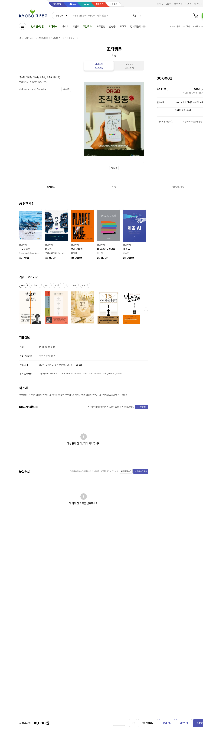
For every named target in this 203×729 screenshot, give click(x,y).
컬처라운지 (135, 26)
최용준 (49, 77)
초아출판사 (23, 82)
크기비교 (114, 168)
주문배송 (188, 4)
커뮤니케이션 (70, 286)
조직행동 (70, 38)
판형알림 (78, 365)
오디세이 (53, 26)
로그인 (168, 4)
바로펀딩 (100, 26)
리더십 (85, 286)
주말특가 (87, 26)
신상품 (112, 26)
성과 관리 (35, 286)
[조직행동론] (30, 234)
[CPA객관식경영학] (108, 234)
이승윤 (36, 77)
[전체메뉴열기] (22, 26)
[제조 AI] (134, 234)
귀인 (47, 286)
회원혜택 (177, 4)
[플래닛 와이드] (82, 234)
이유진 (42, 77)
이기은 (29, 77)
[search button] (135, 15)
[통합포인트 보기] (168, 89)
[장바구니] (196, 15)
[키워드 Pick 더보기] (146, 309)
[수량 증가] (123, 723)
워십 (23, 286)
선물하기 (150, 723)
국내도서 (28, 38)
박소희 (22, 77)
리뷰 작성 (143, 407)
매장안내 (197, 4)
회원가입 (160, 4)
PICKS (122, 26)
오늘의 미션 (175, 26)
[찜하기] (133, 723)
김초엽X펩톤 (37, 26)
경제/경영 (42, 38)
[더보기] (144, 26)
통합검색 (59, 15)
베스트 (65, 26)
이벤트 (75, 26)
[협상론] (56, 234)
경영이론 (56, 38)
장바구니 (167, 723)
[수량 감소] (115, 723)
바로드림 (184, 723)
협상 (57, 286)
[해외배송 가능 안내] (171, 121)
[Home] (20, 38)
